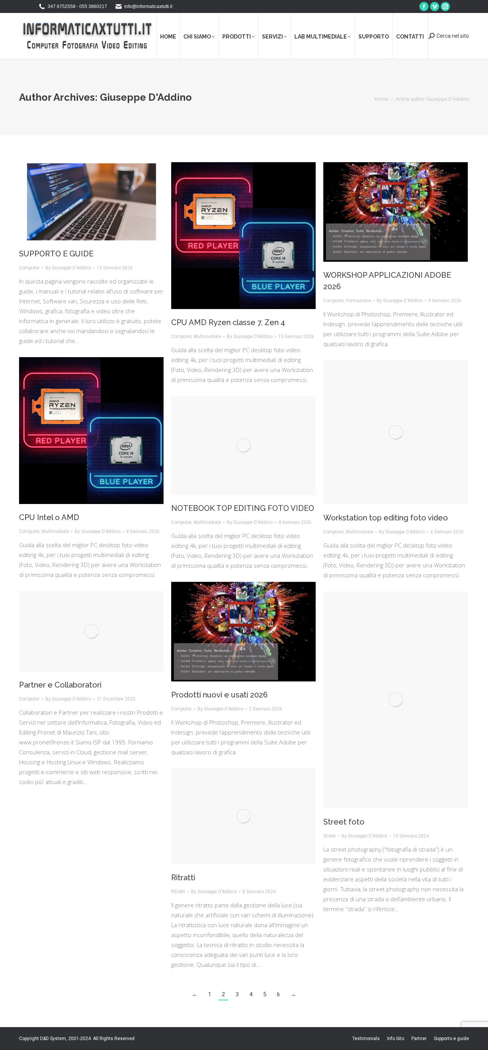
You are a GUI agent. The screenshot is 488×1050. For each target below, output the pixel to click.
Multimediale (207, 336)
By (68, 268)
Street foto (343, 821)
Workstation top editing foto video (385, 517)
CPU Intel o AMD (49, 517)
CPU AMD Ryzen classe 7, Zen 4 (228, 322)
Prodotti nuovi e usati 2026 (219, 694)
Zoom (385, 699)
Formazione (358, 300)
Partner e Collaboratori (60, 684)
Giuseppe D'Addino (146, 97)
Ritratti (183, 877)
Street (329, 836)
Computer (29, 268)
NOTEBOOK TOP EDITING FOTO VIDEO (242, 508)
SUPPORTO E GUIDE (56, 253)
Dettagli (406, 699)
